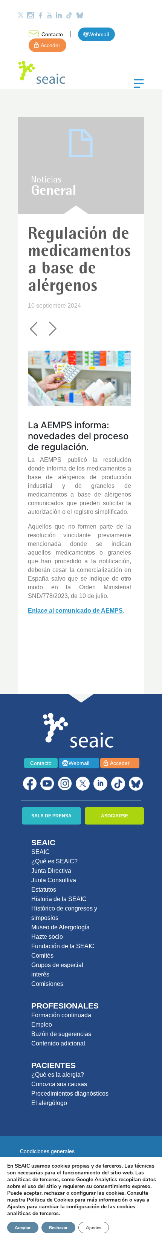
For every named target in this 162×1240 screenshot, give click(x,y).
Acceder (50, 45)
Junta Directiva (51, 871)
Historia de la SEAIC (59, 899)
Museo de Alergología (60, 927)
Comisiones (47, 984)
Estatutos (43, 889)
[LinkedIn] (58, 15)
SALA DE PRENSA (51, 815)
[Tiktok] (69, 15)
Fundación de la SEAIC (63, 946)
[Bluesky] (79, 15)
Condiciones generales (47, 1151)
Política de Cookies (50, 1199)
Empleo (41, 1024)
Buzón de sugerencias (61, 1034)
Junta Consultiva (53, 880)
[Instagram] (30, 15)
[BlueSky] (136, 784)
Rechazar (58, 1228)
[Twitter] (20, 15)
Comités (42, 955)
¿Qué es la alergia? (57, 1074)
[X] (83, 784)
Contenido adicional (58, 1043)
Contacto (52, 34)
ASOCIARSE (114, 815)
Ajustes (93, 1228)
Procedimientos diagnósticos (70, 1093)
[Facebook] (40, 15)
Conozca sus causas (59, 1084)
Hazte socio (47, 936)
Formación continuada (61, 1015)
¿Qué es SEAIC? (54, 861)
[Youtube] (49, 15)
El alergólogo (49, 1103)
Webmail (98, 34)
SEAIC (40, 852)
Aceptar (23, 1228)
